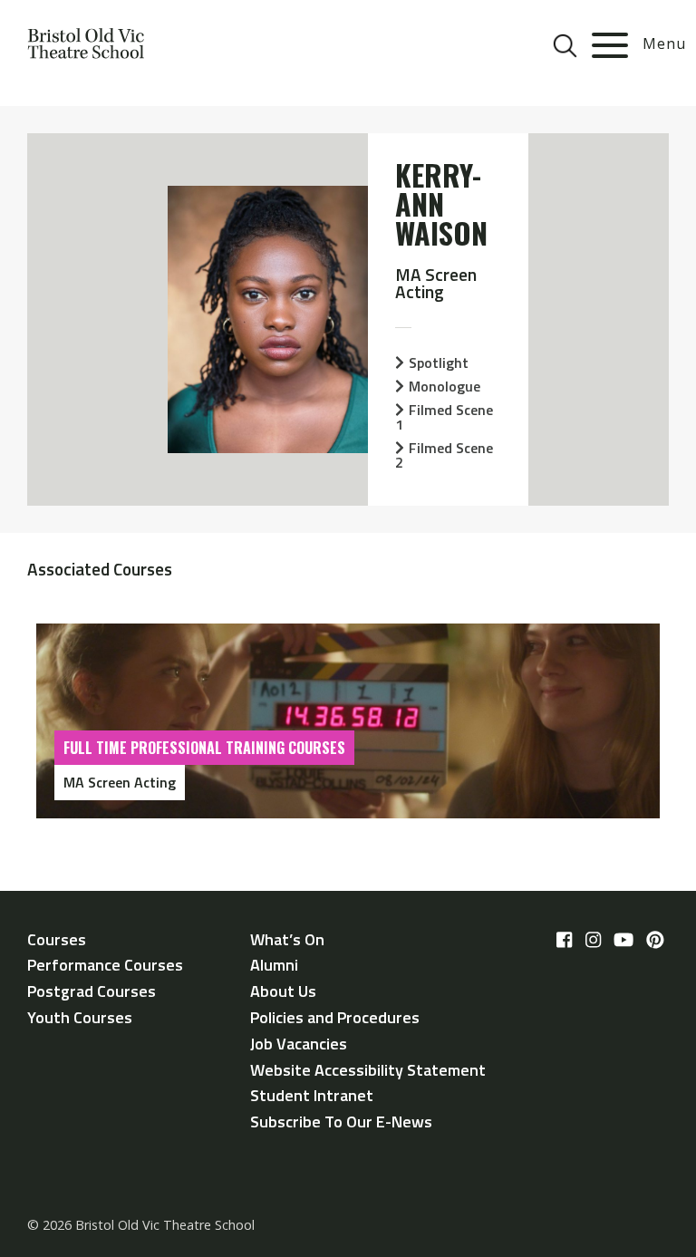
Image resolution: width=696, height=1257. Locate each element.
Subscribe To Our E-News (341, 1121)
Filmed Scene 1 (444, 417)
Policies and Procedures (335, 1017)
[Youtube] (623, 940)
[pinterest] (655, 940)
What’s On (287, 939)
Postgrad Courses (91, 991)
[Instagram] (593, 940)
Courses (56, 939)
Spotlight (439, 362)
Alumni (274, 964)
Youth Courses (79, 1017)
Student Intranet (311, 1095)
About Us (283, 991)
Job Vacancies (298, 1043)
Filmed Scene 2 (444, 455)
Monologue (444, 386)
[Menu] (610, 45)
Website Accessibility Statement (368, 1070)
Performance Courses (105, 964)
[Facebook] (564, 940)
